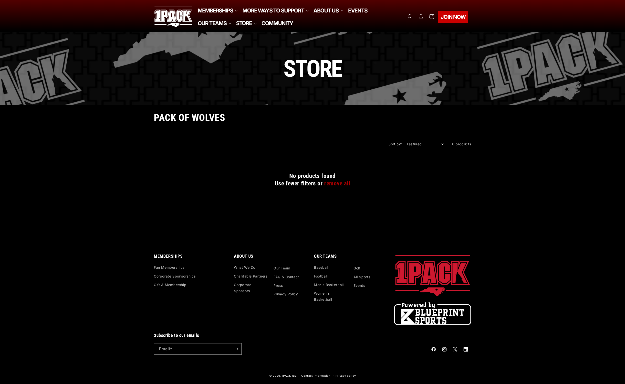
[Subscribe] (236, 349)
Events (359, 285)
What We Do (244, 267)
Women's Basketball (323, 296)
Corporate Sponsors (242, 288)
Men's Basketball (329, 285)
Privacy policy (345, 375)
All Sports (362, 277)
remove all (337, 183)
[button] (217, 10)
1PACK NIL (289, 375)
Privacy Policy (285, 294)
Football (321, 276)
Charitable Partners (250, 276)
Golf (357, 268)
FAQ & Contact (286, 277)
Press (278, 285)
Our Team (281, 268)
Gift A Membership (170, 285)
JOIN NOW (453, 17)
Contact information (316, 375)
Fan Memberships (169, 267)
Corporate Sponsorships (175, 276)
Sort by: (395, 144)
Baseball (321, 267)
